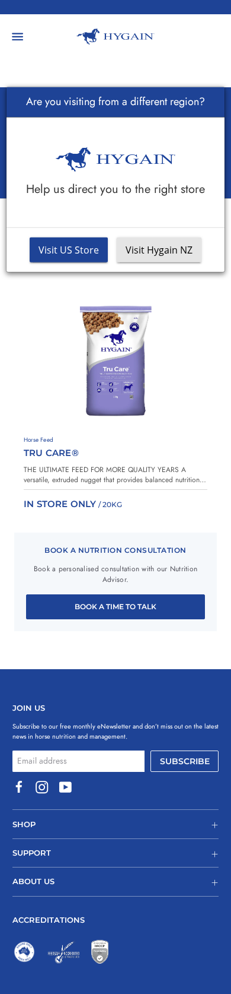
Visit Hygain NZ (159, 250)
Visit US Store (68, 250)
